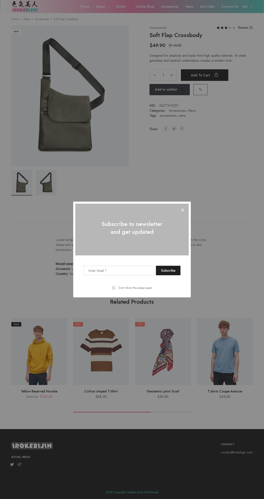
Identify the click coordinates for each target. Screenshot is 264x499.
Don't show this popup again (135, 288)
